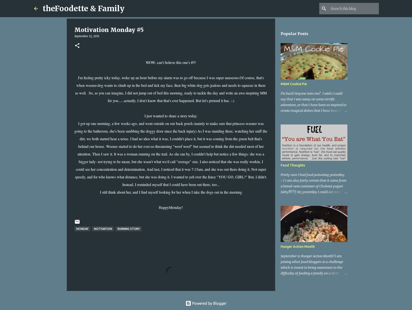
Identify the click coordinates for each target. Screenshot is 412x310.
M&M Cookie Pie (294, 84)
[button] (77, 46)
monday (82, 228)
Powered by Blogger (209, 303)
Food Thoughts (293, 165)
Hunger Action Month (298, 246)
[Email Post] (77, 223)
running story (129, 228)
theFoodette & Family (83, 8)
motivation (103, 228)
